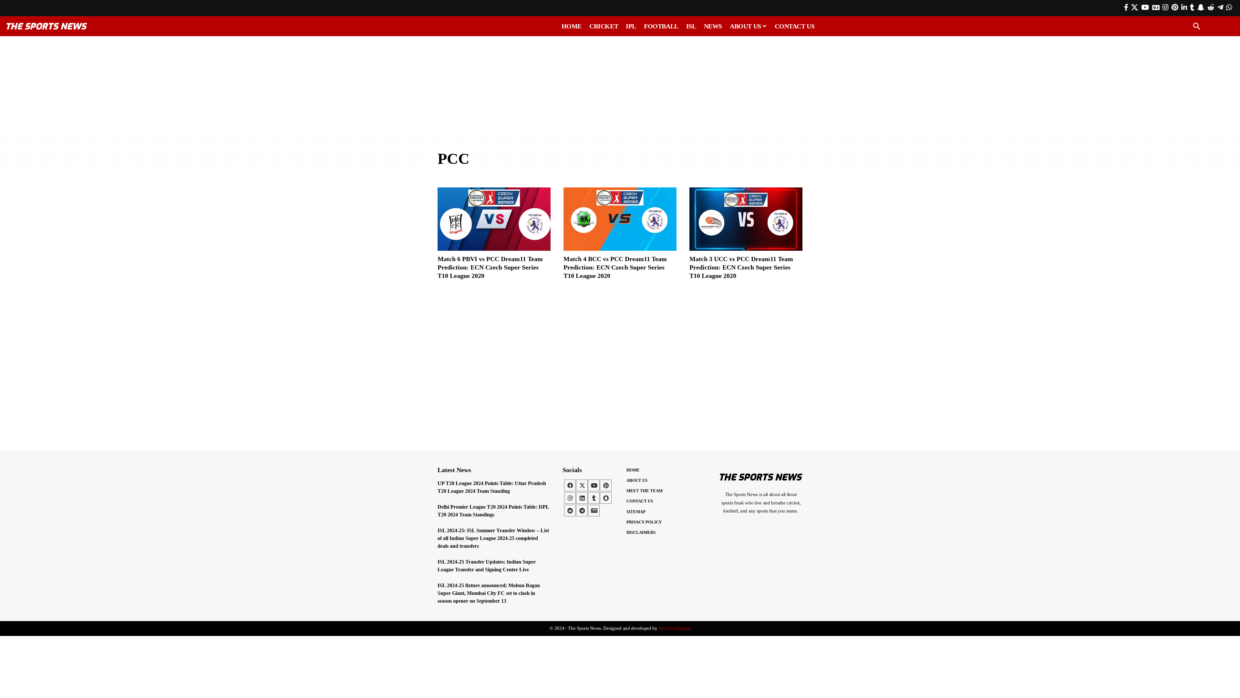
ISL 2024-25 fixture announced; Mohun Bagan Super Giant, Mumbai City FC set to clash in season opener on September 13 (489, 593)
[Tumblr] (1192, 7)
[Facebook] (1126, 7)
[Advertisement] (620, 86)
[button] (1196, 26)
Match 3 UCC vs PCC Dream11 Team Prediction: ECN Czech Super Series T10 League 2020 (741, 267)
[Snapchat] (606, 498)
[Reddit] (1211, 7)
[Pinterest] (1175, 7)
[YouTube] (1145, 7)
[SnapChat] (1201, 7)
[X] (1135, 7)
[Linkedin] (582, 498)
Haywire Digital (674, 628)
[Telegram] (1220, 7)
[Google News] (1156, 7)
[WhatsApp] (1229, 7)
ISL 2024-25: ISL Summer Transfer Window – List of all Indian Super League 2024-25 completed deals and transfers (493, 538)
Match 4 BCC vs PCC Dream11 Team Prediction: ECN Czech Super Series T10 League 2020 (615, 267)
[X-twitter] (582, 485)
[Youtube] (594, 485)
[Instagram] (1165, 7)
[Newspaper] (594, 510)
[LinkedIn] (1184, 7)
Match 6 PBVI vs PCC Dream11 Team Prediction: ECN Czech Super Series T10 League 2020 (490, 267)
